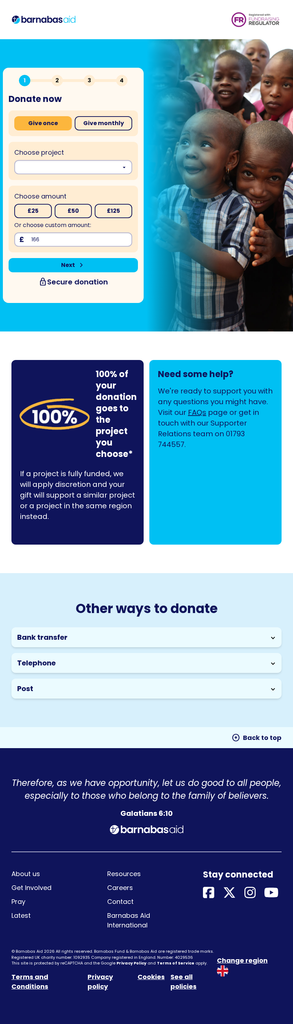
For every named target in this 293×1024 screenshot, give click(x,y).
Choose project (39, 152)
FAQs (197, 412)
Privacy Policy (131, 963)
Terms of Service (175, 963)
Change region (242, 960)
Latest (21, 915)
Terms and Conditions (29, 981)
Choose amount (40, 196)
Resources (124, 873)
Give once (43, 123)
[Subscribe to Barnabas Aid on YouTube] (271, 893)
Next (73, 265)
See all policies (183, 981)
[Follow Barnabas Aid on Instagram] (250, 893)
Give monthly (103, 123)
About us (25, 873)
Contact (120, 901)
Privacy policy (100, 981)
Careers (120, 887)
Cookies (151, 976)
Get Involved (31, 887)
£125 (113, 211)
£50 (73, 211)
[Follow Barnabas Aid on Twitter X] (229, 893)
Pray (18, 901)
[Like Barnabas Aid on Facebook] (208, 893)
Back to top (257, 738)
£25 (33, 211)
